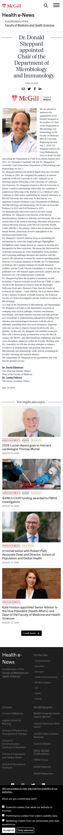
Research (36, 440)
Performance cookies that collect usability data (31, 815)
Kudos (25, 440)
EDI (36, 688)
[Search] (46, 6)
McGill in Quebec (43, 682)
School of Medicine (12, 713)
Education (28, 546)
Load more (29, 633)
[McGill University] (13, 6)
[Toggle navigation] (56, 5)
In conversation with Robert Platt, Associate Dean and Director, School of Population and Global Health (28, 554)
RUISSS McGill (42, 743)
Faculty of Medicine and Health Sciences (29, 25)
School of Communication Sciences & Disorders (14, 744)
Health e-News (18, 15)
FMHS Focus (41, 759)
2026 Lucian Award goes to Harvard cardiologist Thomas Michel (26, 447)
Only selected (25, 830)
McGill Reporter (42, 766)
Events (38, 699)
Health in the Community (46, 677)
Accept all (8, 830)
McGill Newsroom (43, 773)
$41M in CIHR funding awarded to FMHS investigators (29, 499)
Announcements (11, 440)
